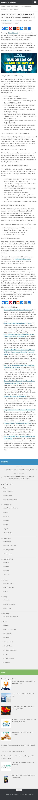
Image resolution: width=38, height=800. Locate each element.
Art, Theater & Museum (11, 508)
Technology (14, 9)
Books (6, 512)
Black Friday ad (13, 33)
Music (6, 524)
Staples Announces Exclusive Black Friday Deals (20, 410)
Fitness (6, 562)
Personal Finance (9, 604)
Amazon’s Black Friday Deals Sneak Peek (17, 423)
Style (5, 591)
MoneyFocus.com (8, 2)
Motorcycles (8, 495)
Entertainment (7, 505)
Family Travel (8, 642)
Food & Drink (7, 538)
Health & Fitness (8, 559)
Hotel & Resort (8, 646)
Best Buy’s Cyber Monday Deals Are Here (17, 323)
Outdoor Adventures (10, 650)
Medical (6, 566)
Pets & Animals (9, 587)
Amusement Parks (10, 629)
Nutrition (6, 570)
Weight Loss (8, 575)
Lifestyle (4, 9)
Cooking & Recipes (10, 545)
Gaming (6, 516)
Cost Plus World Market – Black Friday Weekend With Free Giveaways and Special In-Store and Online (19, 352)
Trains (6, 654)
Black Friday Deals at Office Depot (15, 396)
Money (5, 597)
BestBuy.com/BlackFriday (22, 259)
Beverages (7, 541)
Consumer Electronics (9, 7)
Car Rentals (8, 633)
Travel (5, 622)
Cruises (6, 637)
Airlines (6, 625)
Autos (5, 488)
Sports (6, 529)
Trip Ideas (7, 662)
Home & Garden (25, 7)
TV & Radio (7, 533)
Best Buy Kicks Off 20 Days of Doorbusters (18, 310)
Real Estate (7, 608)
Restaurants (8, 554)
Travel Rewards (9, 658)
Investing (7, 600)
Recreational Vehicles (10, 499)
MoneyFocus (7, 21)
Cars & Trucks (8, 491)
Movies (6, 520)
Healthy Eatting (9, 549)
